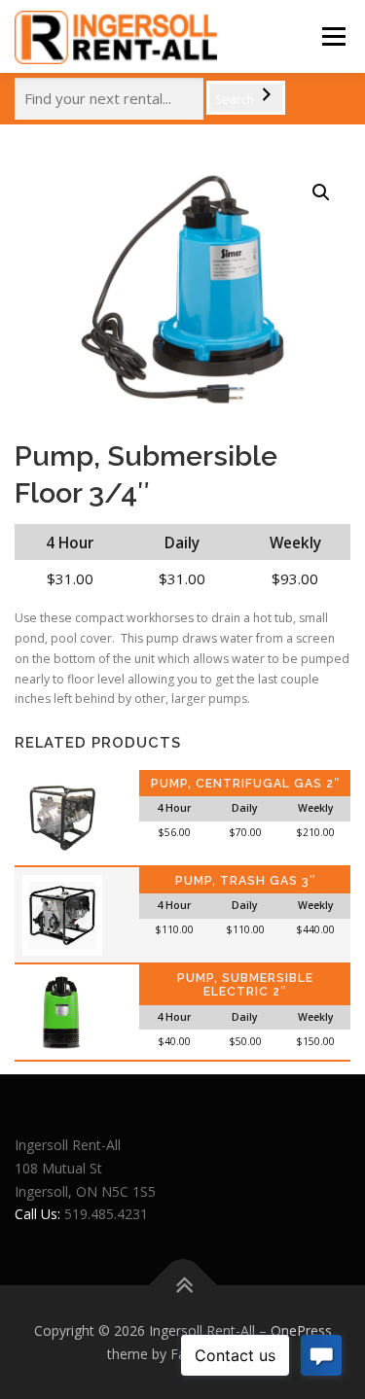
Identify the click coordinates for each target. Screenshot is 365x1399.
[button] (321, 192)
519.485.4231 (106, 1214)
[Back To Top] (182, 1284)
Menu (332, 36)
